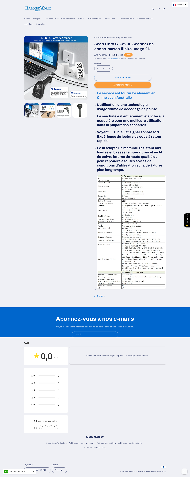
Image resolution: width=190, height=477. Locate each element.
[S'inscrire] (115, 334)
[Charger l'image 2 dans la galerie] (47, 110)
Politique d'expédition (106, 443)
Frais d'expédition (113, 59)
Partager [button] (101, 296)
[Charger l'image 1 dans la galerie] (32, 110)
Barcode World (130, 471)
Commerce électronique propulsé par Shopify (151, 471)
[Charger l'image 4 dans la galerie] (79, 110)
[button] (38, 18)
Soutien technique (92, 448)
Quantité (97, 63)
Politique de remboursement (81, 443)
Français (58, 470)
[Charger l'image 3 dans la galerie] (63, 110)
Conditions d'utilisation (56, 443)
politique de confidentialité (130, 443)
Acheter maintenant (122, 85)
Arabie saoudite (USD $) (36, 470)
